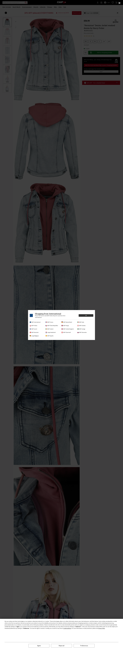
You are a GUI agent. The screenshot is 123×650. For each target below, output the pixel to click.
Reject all (61, 645)
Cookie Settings (67, 628)
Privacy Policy (101, 628)
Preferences (84, 646)
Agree (39, 645)
